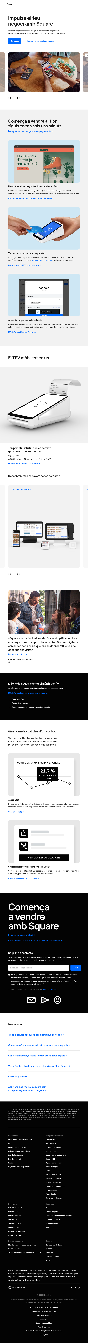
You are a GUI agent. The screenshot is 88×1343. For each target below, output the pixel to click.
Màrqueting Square (53, 1178)
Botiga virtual (51, 1143)
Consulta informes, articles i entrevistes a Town (36, 1055)
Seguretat (44, 1319)
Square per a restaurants (56, 1155)
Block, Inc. (44, 1335)
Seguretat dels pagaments (19, 1167)
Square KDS (50, 1159)
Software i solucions (54, 1198)
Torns (48, 1171)
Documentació (14, 1249)
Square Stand (13, 1219)
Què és (16, 1076)
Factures (11, 1163)
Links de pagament (53, 1147)
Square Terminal (14, 1216)
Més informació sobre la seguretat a (27, 693)
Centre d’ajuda (52, 1212)
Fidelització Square (53, 1182)
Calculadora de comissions (19, 1151)
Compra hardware (15, 1235)
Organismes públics (44, 1323)
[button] (10, 98)
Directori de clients (53, 1174)
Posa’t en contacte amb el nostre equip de (34, 940)
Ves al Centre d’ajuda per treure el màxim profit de (38, 1066)
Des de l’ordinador (15, 1155)
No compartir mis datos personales (44, 1307)
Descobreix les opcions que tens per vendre (30, 198)
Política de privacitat (44, 1315)
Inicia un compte (20, 935)
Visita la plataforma (22, 879)
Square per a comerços (55, 1163)
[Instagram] (78, 1287)
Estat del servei (52, 1223)
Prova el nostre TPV (23, 265)
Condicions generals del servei (44, 1311)
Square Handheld (15, 1208)
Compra (20, 489)
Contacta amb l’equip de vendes (40, 41)
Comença (15, 41)
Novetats (49, 1253)
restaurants (37, 260)
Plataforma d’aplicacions (55, 1186)
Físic (10, 1143)
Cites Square (51, 1151)
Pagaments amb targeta (17, 1147)
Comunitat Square (53, 1219)
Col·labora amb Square (55, 1245)
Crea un (15, 812)
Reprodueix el (16, 654)
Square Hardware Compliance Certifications (44, 1331)
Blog (47, 1227)
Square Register (14, 1223)
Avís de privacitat (50, 989)
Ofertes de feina (52, 1257)
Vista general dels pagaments (20, 1139)
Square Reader (14, 1212)
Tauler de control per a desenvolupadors (24, 1253)
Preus (48, 1208)
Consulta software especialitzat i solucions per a (38, 1045)
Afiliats (48, 1260)
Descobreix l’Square (23, 463)
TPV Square (50, 1139)
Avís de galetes (44, 1327)
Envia (75, 968)
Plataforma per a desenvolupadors (22, 1245)
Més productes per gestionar (29, 131)
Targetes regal (52, 1190)
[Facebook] (75, 1287)
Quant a (49, 1249)
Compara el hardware (16, 1231)
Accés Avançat (52, 1167)
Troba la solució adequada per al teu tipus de (35, 1034)
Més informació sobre (22, 332)
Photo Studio (51, 1194)
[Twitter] (72, 1287)
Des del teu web (14, 1159)
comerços (47, 260)
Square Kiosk (13, 1227)
